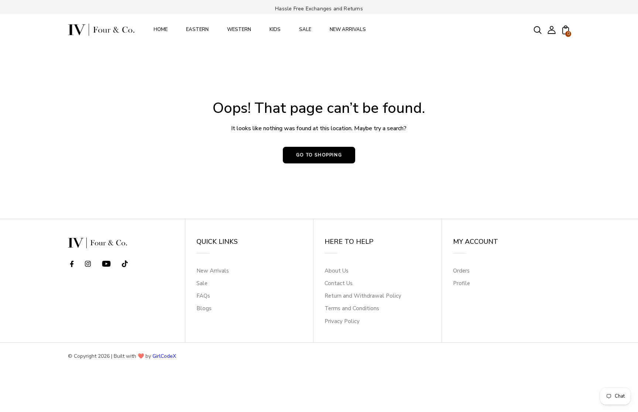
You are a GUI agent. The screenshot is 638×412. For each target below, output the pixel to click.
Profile (461, 283)
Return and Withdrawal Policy (363, 296)
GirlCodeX (164, 356)
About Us (337, 270)
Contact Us (339, 283)
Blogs (204, 308)
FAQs (203, 296)
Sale (201, 283)
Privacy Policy (342, 321)
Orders (461, 270)
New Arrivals (212, 270)
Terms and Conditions (352, 308)
